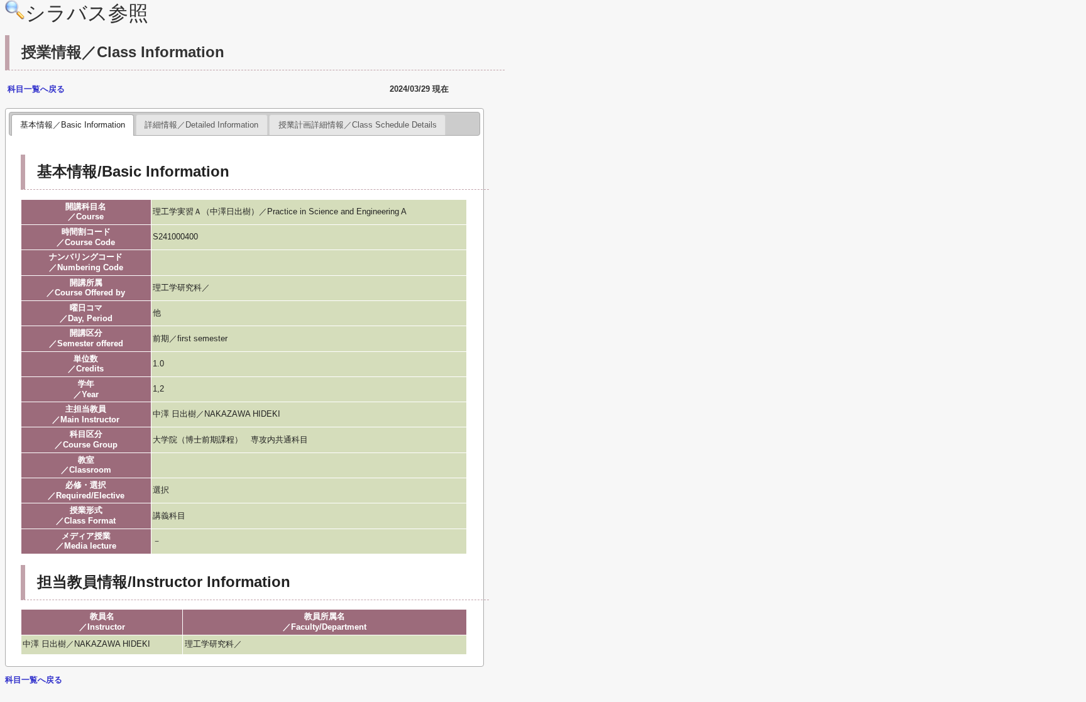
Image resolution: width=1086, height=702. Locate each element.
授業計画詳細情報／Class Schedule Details (357, 124)
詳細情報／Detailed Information (201, 124)
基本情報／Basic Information (72, 124)
